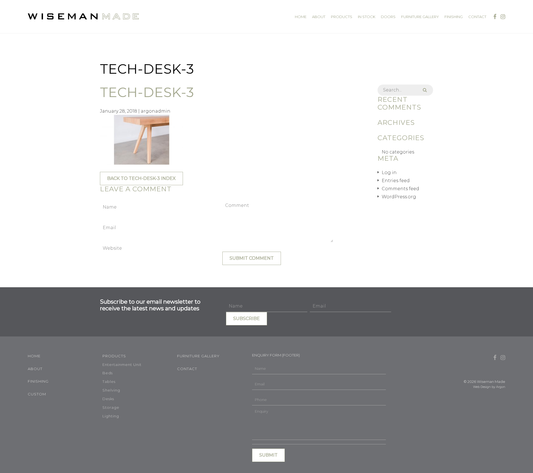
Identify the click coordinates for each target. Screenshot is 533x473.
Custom (37, 394)
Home (300, 17)
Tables (108, 381)
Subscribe (246, 318)
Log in (389, 172)
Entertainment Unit (122, 364)
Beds (107, 373)
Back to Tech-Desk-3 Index (141, 178)
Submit (268, 455)
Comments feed (400, 188)
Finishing (453, 17)
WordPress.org (399, 196)
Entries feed (396, 180)
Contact (477, 17)
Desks (108, 399)
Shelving (111, 390)
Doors (388, 17)
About (318, 17)
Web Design (482, 387)
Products (341, 17)
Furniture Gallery (420, 17)
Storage (110, 407)
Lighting (110, 416)
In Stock (366, 17)
